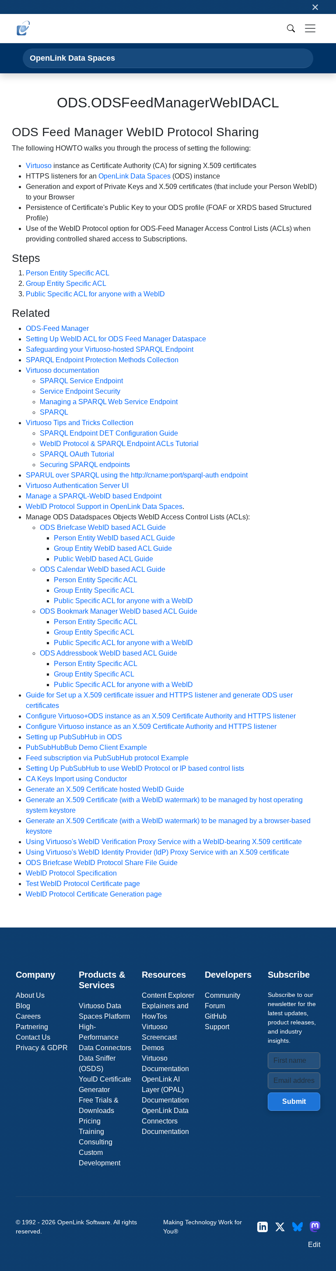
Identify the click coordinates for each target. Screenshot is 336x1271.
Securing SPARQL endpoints (85, 464)
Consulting (95, 1142)
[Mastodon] (315, 1226)
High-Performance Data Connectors (105, 1037)
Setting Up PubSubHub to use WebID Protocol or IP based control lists (135, 768)
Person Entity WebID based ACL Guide (114, 538)
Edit (314, 1244)
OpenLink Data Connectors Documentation (165, 1121)
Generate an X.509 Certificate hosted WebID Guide (105, 789)
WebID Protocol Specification (71, 873)
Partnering (32, 1027)
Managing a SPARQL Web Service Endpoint (109, 401)
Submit (294, 1101)
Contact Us (33, 1037)
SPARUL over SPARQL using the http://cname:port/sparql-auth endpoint (137, 475)
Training (91, 1131)
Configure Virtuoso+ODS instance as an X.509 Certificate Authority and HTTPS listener (161, 716)
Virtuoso (39, 165)
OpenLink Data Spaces (72, 57)
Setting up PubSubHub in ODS (74, 737)
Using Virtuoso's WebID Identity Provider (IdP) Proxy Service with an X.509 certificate (157, 852)
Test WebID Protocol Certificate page (83, 883)
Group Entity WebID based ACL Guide (113, 548)
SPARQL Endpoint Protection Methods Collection (102, 360)
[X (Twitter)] (280, 1226)
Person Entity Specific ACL (67, 273)
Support (217, 1027)
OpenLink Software (83, 1222)
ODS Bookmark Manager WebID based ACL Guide (118, 611)
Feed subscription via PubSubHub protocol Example (107, 758)
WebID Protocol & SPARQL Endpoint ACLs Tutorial (119, 443)
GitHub (216, 1016)
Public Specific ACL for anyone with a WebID (95, 294)
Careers (28, 1016)
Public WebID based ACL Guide (103, 559)
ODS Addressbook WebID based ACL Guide (108, 653)
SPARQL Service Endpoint (81, 381)
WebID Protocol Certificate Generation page (94, 894)
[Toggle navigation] (310, 28)
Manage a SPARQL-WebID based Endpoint (93, 496)
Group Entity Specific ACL (66, 283)
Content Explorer (168, 995)
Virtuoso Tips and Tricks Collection (79, 422)
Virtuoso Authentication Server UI (77, 485)
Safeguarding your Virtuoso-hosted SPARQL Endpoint (109, 349)
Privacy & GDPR (42, 1047)
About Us (30, 995)
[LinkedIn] (262, 1226)
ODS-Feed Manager (57, 328)
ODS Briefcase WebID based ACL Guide (103, 527)
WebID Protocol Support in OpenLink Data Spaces (104, 506)
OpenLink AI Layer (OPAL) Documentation (165, 1089)
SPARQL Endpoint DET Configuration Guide (109, 433)
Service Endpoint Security (80, 391)
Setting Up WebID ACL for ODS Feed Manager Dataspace (116, 339)
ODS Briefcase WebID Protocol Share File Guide (102, 862)
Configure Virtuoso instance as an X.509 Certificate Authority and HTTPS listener (151, 726)
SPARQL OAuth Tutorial (77, 454)
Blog (23, 1006)
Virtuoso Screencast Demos (159, 1037)
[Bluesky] (297, 1226)
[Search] (291, 28)
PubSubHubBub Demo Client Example (86, 747)
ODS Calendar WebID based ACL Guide (102, 569)
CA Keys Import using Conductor (76, 779)
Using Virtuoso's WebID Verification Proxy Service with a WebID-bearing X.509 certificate (164, 841)
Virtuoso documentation (62, 370)
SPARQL (54, 412)
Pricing (90, 1121)
